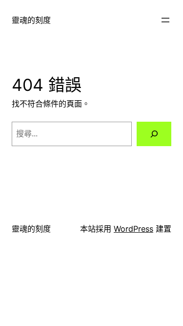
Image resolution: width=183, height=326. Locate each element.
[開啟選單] (165, 20)
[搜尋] (154, 134)
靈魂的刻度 (31, 20)
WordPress (133, 229)
